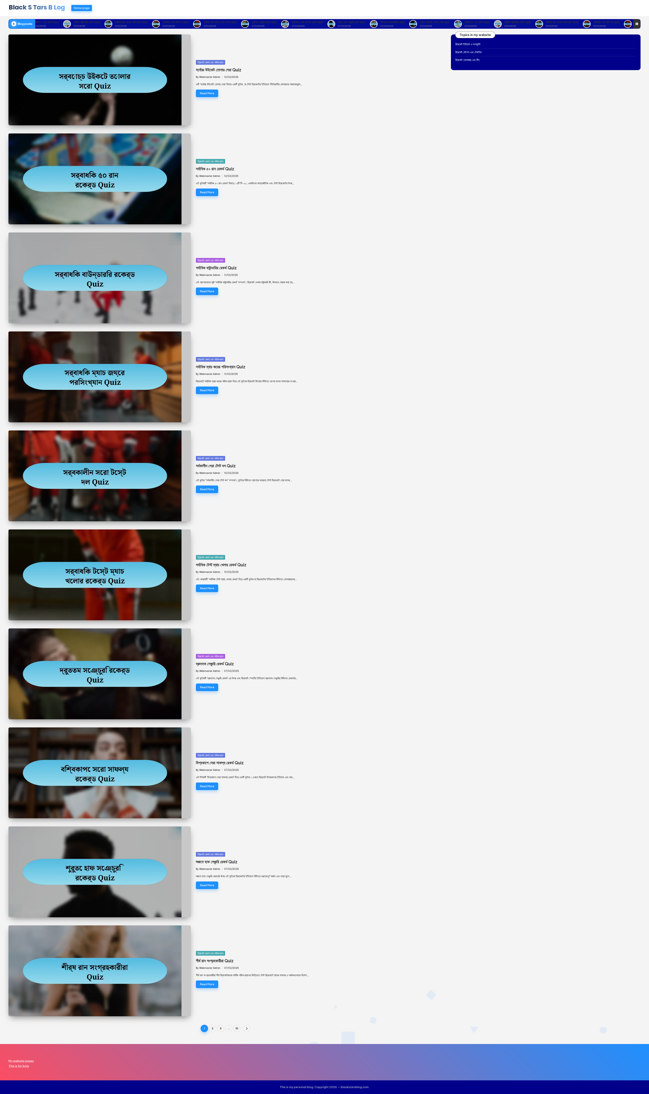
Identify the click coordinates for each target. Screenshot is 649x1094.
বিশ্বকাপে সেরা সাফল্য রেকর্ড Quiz (261, 22)
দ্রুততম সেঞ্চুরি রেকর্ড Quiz (218, 22)
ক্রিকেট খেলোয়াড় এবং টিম (467, 60)
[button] (246, 1028)
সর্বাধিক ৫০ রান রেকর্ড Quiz (430, 22)
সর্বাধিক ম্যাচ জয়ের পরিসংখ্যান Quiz (85, 22)
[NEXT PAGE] (246, 1028)
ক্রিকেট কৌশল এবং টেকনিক (468, 52)
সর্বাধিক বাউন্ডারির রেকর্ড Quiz (41, 22)
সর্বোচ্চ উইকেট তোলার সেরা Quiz (389, 22)
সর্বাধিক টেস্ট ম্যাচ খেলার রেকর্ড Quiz (174, 22)
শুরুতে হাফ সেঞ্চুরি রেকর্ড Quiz (305, 22)
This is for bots (18, 1066)
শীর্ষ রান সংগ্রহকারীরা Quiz (346, 22)
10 (236, 1028)
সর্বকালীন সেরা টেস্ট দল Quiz (129, 22)
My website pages (21, 1061)
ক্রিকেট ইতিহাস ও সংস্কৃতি (467, 44)
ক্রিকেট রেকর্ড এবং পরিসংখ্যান (210, 62)
